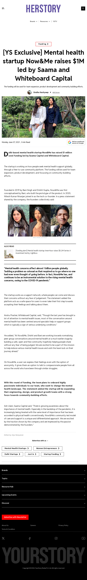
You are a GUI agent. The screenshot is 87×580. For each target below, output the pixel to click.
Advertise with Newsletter (15, 517)
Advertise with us (39, 441)
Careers (33, 525)
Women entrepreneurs (46, 448)
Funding (42, 44)
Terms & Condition (8, 529)
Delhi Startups (11, 454)
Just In (31, 454)
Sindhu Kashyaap (40, 92)
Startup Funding (51, 454)
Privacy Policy (63, 525)
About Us (5, 525)
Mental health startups (16, 448)
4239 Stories (56, 92)
